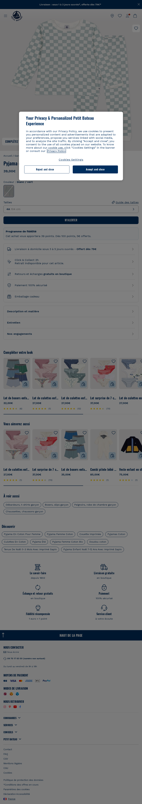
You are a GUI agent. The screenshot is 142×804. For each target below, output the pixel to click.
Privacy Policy (56, 151)
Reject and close (45, 169)
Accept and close (95, 169)
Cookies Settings (71, 159)
